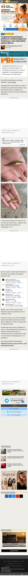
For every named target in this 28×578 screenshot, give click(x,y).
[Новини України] (11, 1)
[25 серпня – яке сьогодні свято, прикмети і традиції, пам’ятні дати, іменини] (3, 465)
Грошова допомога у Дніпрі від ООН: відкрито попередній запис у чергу (15, 457)
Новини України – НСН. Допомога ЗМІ (11, 561)
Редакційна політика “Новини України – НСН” (14, 565)
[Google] (14, 496)
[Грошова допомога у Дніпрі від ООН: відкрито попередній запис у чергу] (3, 458)
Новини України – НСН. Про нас (14, 563)
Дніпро (8, 33)
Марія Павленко (13, 45)
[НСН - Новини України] (14, 401)
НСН (14, 82)
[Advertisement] (14, 114)
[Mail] (21, 496)
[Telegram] (10, 496)
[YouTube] (17, 496)
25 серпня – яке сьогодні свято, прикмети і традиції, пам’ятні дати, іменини (15, 465)
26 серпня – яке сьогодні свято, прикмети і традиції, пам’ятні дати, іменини (15, 450)
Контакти (22, 561)
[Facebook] (6, 496)
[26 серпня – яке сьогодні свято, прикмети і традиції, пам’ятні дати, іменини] (3, 451)
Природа (12, 33)
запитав (21, 144)
